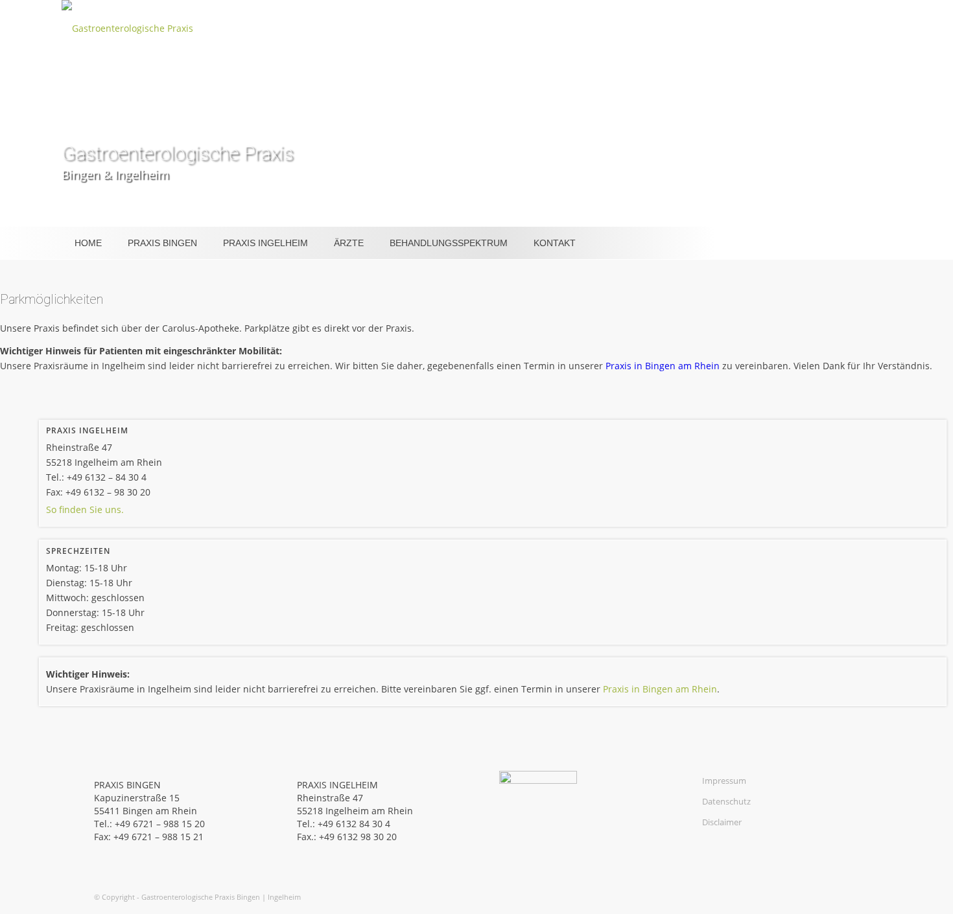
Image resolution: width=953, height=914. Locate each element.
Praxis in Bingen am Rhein (663, 366)
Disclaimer (722, 822)
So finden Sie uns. (85, 509)
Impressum (724, 780)
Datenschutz (726, 801)
